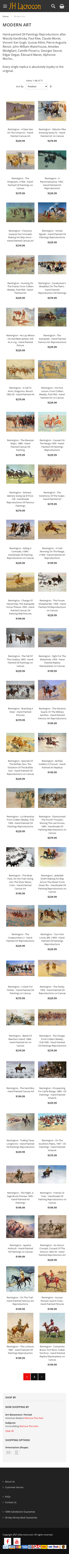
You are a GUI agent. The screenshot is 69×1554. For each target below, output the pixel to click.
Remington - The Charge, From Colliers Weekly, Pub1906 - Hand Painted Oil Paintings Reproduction (52, 1040)
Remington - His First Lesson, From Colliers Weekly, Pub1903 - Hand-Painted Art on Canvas (52, 392)
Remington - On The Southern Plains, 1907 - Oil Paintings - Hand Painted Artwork (52, 1145)
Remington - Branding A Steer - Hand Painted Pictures (20, 712)
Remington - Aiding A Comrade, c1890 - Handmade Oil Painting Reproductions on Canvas (20, 553)
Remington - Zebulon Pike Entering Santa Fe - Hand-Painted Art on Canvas (52, 132)
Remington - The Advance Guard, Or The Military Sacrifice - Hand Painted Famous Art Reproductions (52, 713)
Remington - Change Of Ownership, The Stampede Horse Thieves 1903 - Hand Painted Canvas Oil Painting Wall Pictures (20, 607)
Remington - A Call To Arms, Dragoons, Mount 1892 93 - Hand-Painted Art (20, 391)
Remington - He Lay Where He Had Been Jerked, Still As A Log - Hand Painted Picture (20, 340)
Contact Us (10, 1502)
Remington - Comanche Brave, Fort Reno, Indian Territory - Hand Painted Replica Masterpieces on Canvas (52, 1353)
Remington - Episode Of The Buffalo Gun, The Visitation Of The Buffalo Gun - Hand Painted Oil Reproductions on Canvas (20, 767)
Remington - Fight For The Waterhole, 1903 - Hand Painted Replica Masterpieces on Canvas (52, 661)
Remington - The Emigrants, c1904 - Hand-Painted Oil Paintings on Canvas (20, 183)
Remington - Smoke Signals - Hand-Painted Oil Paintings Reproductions (52, 234)
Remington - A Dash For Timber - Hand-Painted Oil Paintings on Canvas (20, 990)
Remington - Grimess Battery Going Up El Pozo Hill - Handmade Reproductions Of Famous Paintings (20, 499)
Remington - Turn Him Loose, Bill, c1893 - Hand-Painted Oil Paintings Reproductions (52, 939)
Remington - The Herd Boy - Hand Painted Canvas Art (20, 1090)
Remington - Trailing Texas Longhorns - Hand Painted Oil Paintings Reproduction (20, 1144)
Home (6, 16)
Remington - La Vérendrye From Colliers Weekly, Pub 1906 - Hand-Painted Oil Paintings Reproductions (20, 821)
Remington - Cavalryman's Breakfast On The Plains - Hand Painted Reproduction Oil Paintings (52, 288)
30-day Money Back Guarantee (21, 1517)
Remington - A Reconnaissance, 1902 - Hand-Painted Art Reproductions (52, 183)
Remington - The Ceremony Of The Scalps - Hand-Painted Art (52, 496)
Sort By (20, 86)
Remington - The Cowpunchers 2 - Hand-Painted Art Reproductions (20, 937)
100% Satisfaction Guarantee (20, 1511)
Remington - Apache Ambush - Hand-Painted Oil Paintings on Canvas (20, 1248)
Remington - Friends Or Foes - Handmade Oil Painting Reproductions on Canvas (52, 1197)
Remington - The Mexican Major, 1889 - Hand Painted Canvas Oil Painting (20, 445)
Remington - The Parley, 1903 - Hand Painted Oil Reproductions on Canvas (52, 990)
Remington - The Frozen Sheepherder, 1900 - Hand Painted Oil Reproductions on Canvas (52, 605)
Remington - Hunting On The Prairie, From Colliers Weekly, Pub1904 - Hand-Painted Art (20, 288)
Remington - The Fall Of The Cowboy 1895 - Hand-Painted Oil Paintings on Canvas (20, 661)
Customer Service (14, 1487)
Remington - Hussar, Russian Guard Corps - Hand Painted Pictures (52, 1301)
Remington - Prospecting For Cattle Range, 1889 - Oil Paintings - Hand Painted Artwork (52, 1093)
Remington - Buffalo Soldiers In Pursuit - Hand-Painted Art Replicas (52, 764)
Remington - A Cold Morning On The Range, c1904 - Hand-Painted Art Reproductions (52, 553)
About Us (10, 1481)
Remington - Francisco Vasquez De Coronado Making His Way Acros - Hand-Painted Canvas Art (20, 235)
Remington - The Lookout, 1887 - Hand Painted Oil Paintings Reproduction (20, 1350)
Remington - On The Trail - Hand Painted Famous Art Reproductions (20, 1301)
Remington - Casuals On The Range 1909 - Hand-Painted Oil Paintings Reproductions (52, 445)
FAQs (7, 1496)
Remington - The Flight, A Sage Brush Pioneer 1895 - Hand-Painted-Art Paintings (20, 1197)
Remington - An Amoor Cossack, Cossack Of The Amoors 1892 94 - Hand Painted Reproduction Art (52, 1250)
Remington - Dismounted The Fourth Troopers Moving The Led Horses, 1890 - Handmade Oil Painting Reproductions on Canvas (52, 825)
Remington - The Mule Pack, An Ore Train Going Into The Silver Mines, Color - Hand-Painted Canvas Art (20, 882)
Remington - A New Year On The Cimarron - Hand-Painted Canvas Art (20, 132)
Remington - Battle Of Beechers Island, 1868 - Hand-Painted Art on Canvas (20, 1040)
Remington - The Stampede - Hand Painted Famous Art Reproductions (52, 339)
